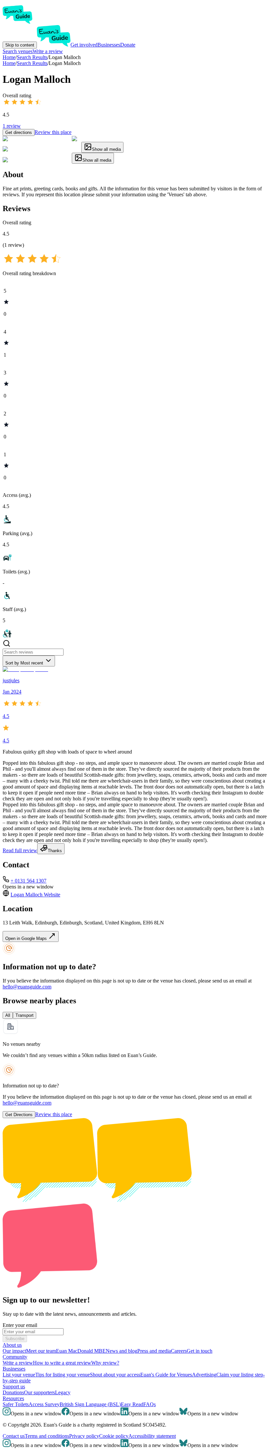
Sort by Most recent (24, 663)
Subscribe (14, 1338)
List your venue (19, 1374)
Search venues (18, 51)
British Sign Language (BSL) (90, 1404)
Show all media (106, 149)
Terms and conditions (47, 1436)
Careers (179, 1351)
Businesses (108, 45)
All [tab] (7, 1015)
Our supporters (39, 1392)
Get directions (18, 132)
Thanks (55, 850)
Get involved (83, 45)
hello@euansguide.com (27, 986)
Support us (14, 1386)
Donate (127, 45)
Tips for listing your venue (62, 1374)
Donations (13, 1392)
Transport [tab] (24, 1015)
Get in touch (199, 1351)
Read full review (20, 850)
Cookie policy (113, 1436)
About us (12, 1345)
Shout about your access (115, 1374)
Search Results (32, 63)
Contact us (14, 1436)
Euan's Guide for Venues (166, 1374)
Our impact (14, 1351)
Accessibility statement (152, 1436)
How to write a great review (62, 1363)
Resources (13, 1398)
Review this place (53, 132)
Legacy (62, 1392)
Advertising (204, 1374)
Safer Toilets (16, 1404)
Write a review (48, 51)
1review (12, 126)
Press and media (154, 1351)
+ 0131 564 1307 (28, 881)
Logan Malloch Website (35, 894)
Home (9, 63)
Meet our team (41, 1351)
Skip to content (19, 45)
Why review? (105, 1363)
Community (15, 1357)
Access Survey (44, 1404)
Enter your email (20, 1325)
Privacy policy (84, 1436)
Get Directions (19, 1114)
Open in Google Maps (26, 938)
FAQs (149, 1404)
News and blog (121, 1351)
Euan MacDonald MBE (81, 1351)
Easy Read (132, 1404)
